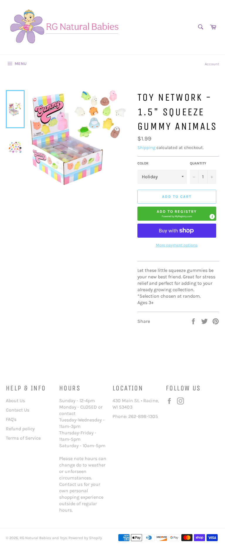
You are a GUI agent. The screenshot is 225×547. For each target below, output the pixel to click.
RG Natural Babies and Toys (43, 538)
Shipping (146, 147)
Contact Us (17, 410)
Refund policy (20, 428)
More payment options (176, 245)
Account (212, 64)
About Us (15, 400)
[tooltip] (212, 216)
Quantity (198, 163)
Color (143, 163)
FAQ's (11, 419)
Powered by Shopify (85, 538)
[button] (176, 214)
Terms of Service (23, 438)
